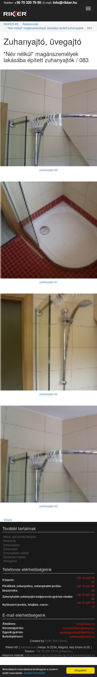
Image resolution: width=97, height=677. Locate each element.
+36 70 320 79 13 (85, 604)
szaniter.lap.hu (61, 655)
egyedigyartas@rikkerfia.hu (77, 632)
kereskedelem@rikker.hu (79, 628)
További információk (34, 673)
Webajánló (10, 561)
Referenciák (30, 24)
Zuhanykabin (11, 545)
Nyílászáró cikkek (14, 557)
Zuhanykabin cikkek (16, 553)
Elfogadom (80, 670)
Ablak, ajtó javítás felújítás (19, 537)
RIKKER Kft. (11, 24)
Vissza (8, 520)
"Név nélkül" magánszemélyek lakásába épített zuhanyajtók (45, 28)
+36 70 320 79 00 (85, 580)
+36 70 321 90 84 (85, 588)
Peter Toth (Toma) (56, 641)
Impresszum (28, 647)
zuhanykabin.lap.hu (37, 655)
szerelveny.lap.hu (84, 655)
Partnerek (9, 541)
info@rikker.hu (85, 624)
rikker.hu (66, 651)
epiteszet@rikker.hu (82, 636)
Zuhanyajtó (10, 549)
